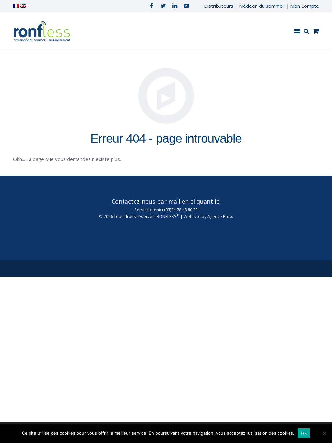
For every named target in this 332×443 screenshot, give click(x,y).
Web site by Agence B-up (208, 216)
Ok (304, 433)
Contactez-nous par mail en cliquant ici (166, 201)
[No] (324, 433)
